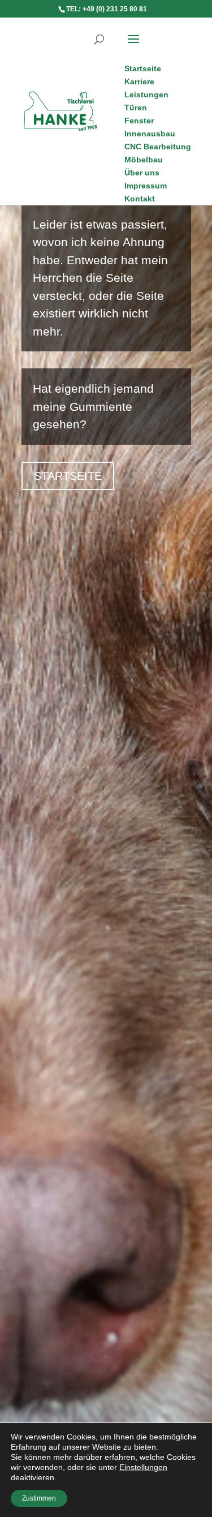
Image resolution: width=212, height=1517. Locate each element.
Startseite (68, 476)
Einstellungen (143, 1467)
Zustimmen (39, 1498)
